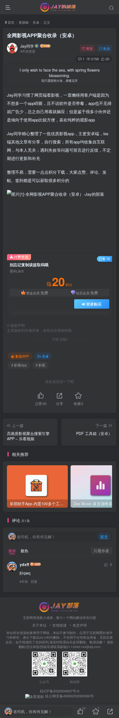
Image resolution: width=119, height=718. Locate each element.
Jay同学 (27, 46)
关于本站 (39, 625)
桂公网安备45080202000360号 (69, 695)
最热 (24, 550)
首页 (10, 22)
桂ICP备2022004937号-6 (59, 690)
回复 (34, 581)
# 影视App (19, 365)
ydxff (24, 564)
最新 (12, 550)
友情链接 (59, 625)
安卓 (36, 22)
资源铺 (24, 22)
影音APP (22, 356)
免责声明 (80, 625)
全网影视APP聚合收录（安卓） (42, 35)
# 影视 (40, 365)
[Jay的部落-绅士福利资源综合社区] (59, 606)
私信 (106, 48)
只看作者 (101, 550)
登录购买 (94, 304)
